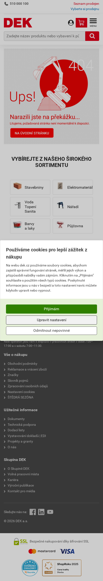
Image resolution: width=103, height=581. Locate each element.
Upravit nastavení (51, 320)
